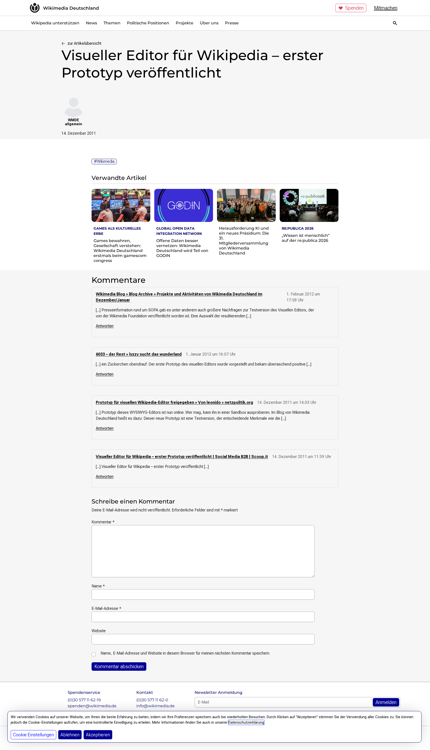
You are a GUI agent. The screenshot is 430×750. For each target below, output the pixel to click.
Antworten (104, 326)
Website (99, 630)
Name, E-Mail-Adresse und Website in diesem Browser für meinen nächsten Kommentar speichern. (185, 653)
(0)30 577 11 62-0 (152, 700)
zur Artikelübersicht (84, 43)
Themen (112, 23)
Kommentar (103, 522)
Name (98, 586)
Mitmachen (385, 8)
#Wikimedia (104, 161)
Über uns (209, 23)
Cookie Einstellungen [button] (33, 734)
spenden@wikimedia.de (92, 706)
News (91, 23)
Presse (232, 23)
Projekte (184, 23)
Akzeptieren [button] (98, 734)
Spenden (354, 8)
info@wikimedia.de (155, 706)
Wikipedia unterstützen (55, 23)
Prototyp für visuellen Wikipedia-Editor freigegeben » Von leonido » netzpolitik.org (174, 402)
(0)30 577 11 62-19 (84, 700)
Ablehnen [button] (69, 734)
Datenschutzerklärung (246, 722)
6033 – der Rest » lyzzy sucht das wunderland (139, 354)
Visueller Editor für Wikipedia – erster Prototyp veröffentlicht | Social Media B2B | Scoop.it (182, 456)
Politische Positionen (148, 23)
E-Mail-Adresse (106, 608)
